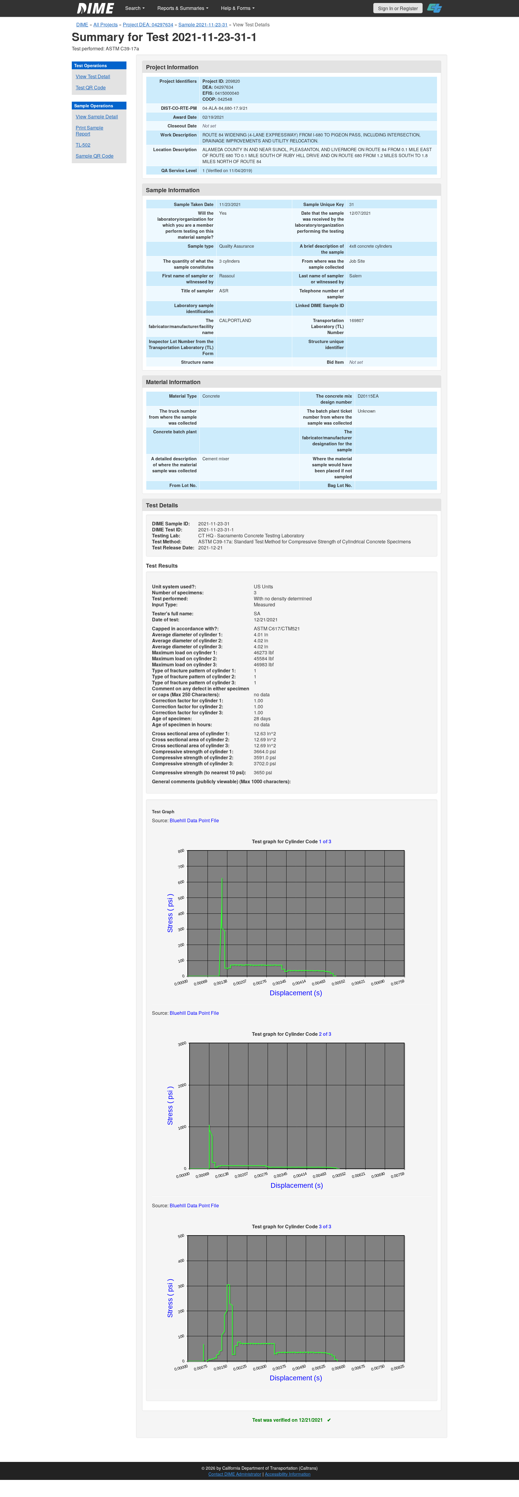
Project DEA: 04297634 (148, 24)
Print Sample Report (89, 130)
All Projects (105, 24)
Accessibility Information (288, 1474)
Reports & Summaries (181, 7)
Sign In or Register (398, 8)
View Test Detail (93, 76)
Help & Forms (236, 7)
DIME (82, 24)
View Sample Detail (97, 116)
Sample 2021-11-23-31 (203, 24)
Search (133, 7)
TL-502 (83, 144)
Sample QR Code (95, 155)
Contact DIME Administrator (234, 1474)
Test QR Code (91, 87)
